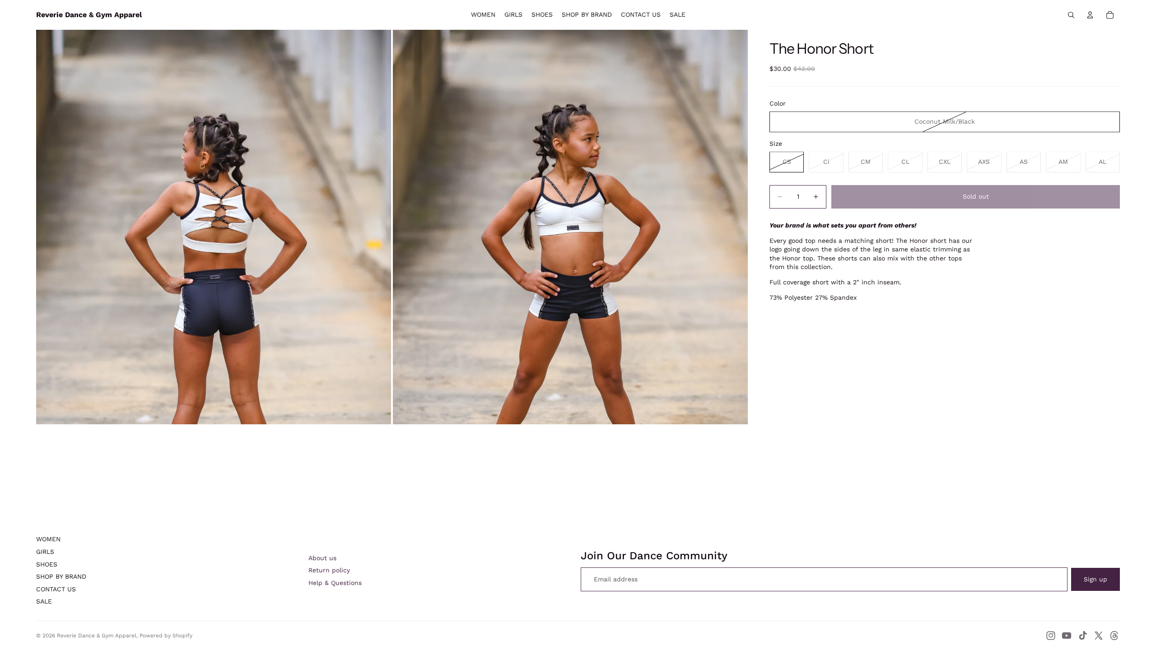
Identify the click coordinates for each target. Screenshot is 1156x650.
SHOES (46, 564)
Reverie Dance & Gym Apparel (96, 635)
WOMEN (48, 539)
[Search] (1071, 15)
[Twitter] (1098, 635)
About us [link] (322, 558)
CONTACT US (56, 589)
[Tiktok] (1082, 635)
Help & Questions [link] (335, 582)
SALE (44, 601)
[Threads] (1114, 635)
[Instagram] (1050, 635)
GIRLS (45, 551)
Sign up (1095, 579)
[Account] (1090, 15)
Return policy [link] (329, 570)
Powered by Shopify (166, 635)
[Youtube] (1066, 635)
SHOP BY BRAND (61, 576)
